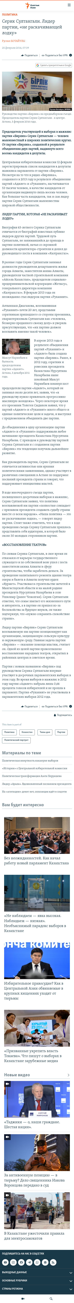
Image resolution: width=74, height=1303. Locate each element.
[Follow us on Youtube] (5, 1262)
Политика (9, 14)
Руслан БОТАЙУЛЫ (13, 41)
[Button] (29, 55)
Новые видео (17, 1075)
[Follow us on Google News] (45, 1262)
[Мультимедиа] (23, 1298)
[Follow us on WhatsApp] (37, 1262)
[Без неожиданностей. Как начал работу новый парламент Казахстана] (37, 835)
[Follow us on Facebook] (21, 1262)
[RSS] (53, 1262)
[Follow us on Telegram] (29, 1262)
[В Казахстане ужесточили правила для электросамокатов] (37, 1210)
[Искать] (51, 1298)
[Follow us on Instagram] (13, 1262)
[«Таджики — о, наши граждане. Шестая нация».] (37, 1099)
